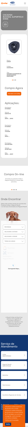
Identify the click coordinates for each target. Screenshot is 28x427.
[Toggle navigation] (25, 3)
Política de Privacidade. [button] (12, 420)
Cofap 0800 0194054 (6, 355)
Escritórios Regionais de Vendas (11, 395)
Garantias (5, 375)
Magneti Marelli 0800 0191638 (6, 365)
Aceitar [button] (8, 424)
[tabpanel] (14, 68)
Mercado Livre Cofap (14, 93)
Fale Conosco (6, 385)
